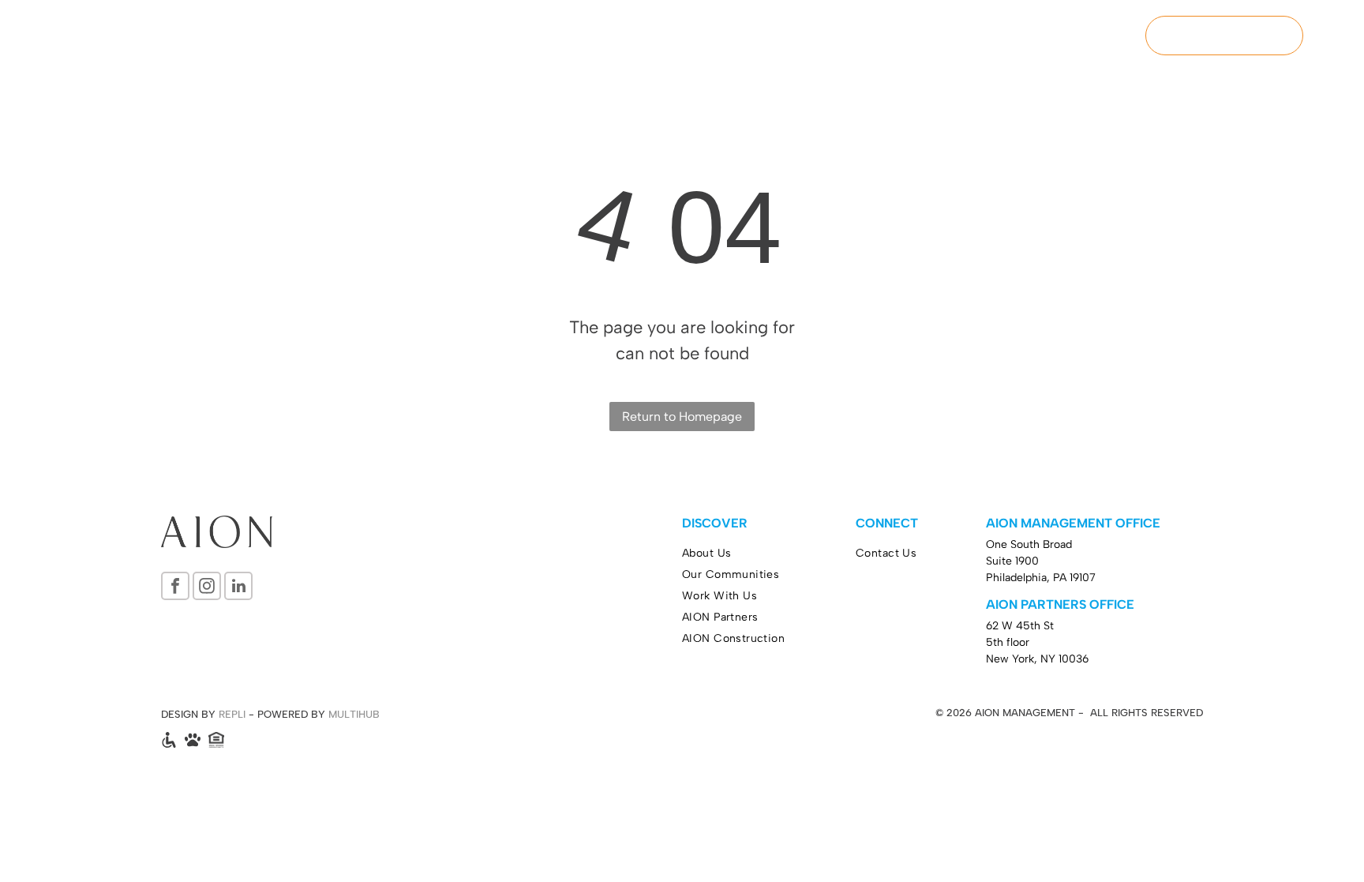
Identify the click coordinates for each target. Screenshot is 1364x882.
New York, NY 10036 (1037, 659)
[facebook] (175, 588)
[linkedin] (238, 588)
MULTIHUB (354, 714)
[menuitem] (759, 37)
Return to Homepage (682, 416)
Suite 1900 (1012, 561)
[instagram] (207, 588)
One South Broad (1029, 544)
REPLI (232, 714)
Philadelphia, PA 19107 (1041, 577)
